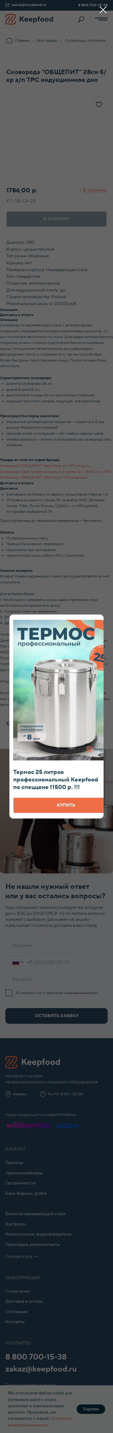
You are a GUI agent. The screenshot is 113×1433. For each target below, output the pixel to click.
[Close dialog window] (103, 10)
